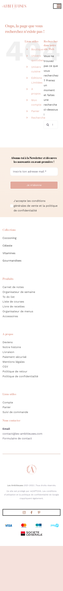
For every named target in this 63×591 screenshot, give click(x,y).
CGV (5, 366)
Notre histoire (12, 347)
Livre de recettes (14, 306)
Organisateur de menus (18, 311)
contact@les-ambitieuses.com (22, 433)
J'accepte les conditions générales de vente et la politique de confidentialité (35, 205)
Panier (35, 111)
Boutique (37, 49)
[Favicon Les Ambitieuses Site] (31, 465)
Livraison (8, 352)
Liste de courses (13, 301)
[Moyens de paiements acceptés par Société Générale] (31, 523)
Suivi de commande (15, 412)
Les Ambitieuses (15, 485)
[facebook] (31, 512)
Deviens (8, 342)
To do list (9, 296)
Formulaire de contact (17, 438)
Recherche (38, 117)
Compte (8, 402)
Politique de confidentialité (20, 376)
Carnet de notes (13, 287)
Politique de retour (15, 371)
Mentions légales (14, 361)
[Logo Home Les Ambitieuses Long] (14, 3)
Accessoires (10, 316)
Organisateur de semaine (19, 292)
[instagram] (24, 512)
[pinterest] (39, 512)
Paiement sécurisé (14, 357)
